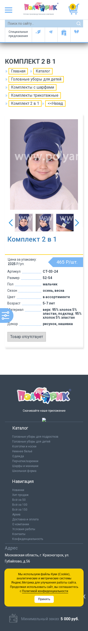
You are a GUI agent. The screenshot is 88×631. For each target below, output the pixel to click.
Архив (16, 514)
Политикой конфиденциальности (45, 591)
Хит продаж (20, 495)
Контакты (18, 534)
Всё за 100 (19, 504)
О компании (20, 524)
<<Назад (55, 103)
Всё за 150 (19, 509)
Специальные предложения (18, 34)
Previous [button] (11, 222)
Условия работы (23, 529)
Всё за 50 (19, 500)
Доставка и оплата (25, 519)
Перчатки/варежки (25, 461)
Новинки (18, 490)
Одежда (18, 456)
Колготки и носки (24, 446)
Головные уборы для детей (38, 34)
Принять (44, 599)
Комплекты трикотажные (34, 95)
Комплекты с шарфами (32, 87)
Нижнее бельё (22, 451)
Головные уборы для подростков (51, 34)
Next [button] (77, 222)
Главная (18, 71)
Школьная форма (24, 471)
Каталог (43, 71)
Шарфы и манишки (63, 34)
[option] (44, 164)
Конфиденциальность (27, 539)
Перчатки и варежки (76, 34)
